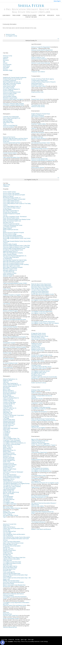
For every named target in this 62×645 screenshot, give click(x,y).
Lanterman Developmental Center (12, 225)
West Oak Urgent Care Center (11, 266)
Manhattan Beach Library (38, 335)
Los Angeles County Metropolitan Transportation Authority (40, 408)
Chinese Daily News (8, 401)
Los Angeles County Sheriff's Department (43, 322)
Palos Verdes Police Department (40, 288)
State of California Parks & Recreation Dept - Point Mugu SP (15, 575)
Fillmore (5, 59)
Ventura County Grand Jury (39, 59)
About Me (42, 15)
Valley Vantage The (8, 491)
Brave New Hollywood (9, 393)
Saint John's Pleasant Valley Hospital (13, 104)
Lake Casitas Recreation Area (11, 157)
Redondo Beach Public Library (39, 336)
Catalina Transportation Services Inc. (41, 396)
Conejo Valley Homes (29, 15)
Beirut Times (6, 389)
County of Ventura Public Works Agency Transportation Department (42, 79)
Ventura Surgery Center (10, 93)
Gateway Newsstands (9, 421)
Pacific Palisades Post (9, 460)
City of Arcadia (7, 533)
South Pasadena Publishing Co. (12, 476)
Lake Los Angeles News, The (11, 438)
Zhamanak (6, 495)
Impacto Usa (6, 427)
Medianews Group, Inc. (9, 450)
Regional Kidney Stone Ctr (10, 251)
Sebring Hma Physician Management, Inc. (14, 256)
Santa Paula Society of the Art (39, 148)
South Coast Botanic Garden (11, 618)
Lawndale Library (36, 345)
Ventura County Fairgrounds (39, 159)
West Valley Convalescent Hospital (12, 267)
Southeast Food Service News (11, 477)
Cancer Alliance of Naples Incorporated (14, 199)
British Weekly (7, 395)
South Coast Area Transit (38, 86)
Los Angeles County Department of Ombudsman (45, 300)
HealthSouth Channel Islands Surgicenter (14, 77)
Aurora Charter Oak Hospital (11, 193)
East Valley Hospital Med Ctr (11, 211)
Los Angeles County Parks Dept (12, 562)
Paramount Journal (8, 463)
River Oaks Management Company (13, 253)
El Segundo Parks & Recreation (11, 546)
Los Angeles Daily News (9, 504)
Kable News (6, 430)
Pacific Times (6, 462)
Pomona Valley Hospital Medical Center (14, 248)
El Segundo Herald (8, 417)
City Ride (33, 397)
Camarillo (5, 57)
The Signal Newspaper (9, 488)
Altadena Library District (38, 349)
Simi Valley (6, 67)
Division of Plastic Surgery (10, 311)
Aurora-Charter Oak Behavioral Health (14, 195)
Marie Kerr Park (7, 565)
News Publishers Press (9, 454)
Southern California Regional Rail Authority (43, 420)
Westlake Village (7, 70)
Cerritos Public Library (37, 351)
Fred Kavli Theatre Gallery (38, 124)
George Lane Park (8, 549)
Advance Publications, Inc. (10, 379)
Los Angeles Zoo (36, 481)
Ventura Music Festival (37, 167)
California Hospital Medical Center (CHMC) (15, 283)
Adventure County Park (9, 524)
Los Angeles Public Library (38, 372)
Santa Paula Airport (36, 83)
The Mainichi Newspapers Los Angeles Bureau (16, 483)
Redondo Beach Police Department (41, 284)
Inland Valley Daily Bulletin (10, 428)
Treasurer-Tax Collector (38, 72)
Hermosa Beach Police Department (41, 285)
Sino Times (6, 473)
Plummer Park (7, 570)
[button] (2, 642)
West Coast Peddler (8, 493)
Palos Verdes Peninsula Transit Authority (43, 419)
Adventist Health (7, 276)
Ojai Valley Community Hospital (12, 83)
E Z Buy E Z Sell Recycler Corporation (13, 415)
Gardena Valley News (9, 419)
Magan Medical (7, 228)
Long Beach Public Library (38, 368)
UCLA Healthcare (8, 367)
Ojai (4, 61)
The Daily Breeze (8, 498)
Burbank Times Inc (8, 396)
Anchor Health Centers (9, 192)
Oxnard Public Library (37, 99)
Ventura (5, 69)
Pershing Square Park (9, 569)
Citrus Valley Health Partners (11, 200)
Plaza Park (6, 612)
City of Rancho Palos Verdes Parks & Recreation (16, 537)
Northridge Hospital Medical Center (13, 237)
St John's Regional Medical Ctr (11, 89)
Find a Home (16, 15)
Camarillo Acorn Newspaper (11, 117)
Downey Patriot (7, 414)
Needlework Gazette (9, 453)
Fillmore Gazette (7, 119)
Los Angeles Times (8, 502)
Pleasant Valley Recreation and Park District (15, 138)
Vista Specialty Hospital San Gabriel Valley (15, 260)
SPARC (33, 513)
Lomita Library (35, 346)
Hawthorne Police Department (40, 291)
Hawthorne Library (36, 343)
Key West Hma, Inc (8, 222)
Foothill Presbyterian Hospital (11, 213)
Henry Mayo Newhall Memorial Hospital (14, 337)
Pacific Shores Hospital (9, 85)
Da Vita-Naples (7, 209)
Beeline (33, 391)
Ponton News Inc (8, 467)
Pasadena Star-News (9, 512)
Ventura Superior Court (38, 57)
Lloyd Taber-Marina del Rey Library (41, 367)
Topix (4, 124)
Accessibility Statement (33, 641)
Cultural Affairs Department (39, 452)
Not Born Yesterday (8, 457)
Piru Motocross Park (37, 137)
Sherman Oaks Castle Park (10, 615)
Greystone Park (7, 552)
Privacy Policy (17, 641)
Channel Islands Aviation (10, 153)
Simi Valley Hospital (8, 88)
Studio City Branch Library (38, 383)
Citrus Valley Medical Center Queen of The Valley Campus (17, 204)
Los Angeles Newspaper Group (12, 441)
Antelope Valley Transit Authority (40, 390)
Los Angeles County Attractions (40, 470)
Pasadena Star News (9, 466)
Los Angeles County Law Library (40, 371)
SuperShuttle (35, 426)
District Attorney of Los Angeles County (42, 294)
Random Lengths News (9, 469)
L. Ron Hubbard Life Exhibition (40, 468)
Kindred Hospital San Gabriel (11, 224)
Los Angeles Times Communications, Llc (14, 443)
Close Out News (7, 405)
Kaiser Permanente (8, 274)
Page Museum (35, 487)
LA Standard (6, 433)
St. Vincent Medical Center (10, 363)
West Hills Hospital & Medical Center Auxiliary (16, 264)
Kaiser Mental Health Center (11, 218)
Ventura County (10, 34)
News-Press (6, 511)
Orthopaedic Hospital (9, 343)
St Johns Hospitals (8, 90)
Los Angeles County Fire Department (41, 311)
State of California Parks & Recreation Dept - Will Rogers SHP (17, 578)
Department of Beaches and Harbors (13, 594)
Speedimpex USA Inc (9, 479)
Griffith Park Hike (8, 553)
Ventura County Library (38, 106)
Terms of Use (24, 641)
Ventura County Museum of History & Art (43, 160)
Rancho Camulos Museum (38, 138)
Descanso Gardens (8, 595)
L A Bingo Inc (6, 431)
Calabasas (6, 186)
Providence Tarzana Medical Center (13, 250)
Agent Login (24, 639)
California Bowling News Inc (11, 398)
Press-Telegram (7, 514)
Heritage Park (7, 554)
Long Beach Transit (36, 403)
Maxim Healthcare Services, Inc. (12, 82)
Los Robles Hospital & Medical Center (13, 105)
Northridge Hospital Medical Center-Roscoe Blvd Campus (17, 241)
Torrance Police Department (39, 290)
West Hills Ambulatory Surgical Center (14, 261)
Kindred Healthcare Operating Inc (12, 79)
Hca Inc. (5, 215)
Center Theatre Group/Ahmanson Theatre (43, 445)
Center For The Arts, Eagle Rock (40, 443)
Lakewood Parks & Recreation (11, 559)
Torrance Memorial (8, 272)
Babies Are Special (8, 196)
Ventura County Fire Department (40, 47)
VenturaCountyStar (8, 127)
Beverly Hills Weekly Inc (9, 392)
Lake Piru (34, 128)
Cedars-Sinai (6, 289)
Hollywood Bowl (35, 459)
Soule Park (6, 141)
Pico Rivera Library (36, 375)
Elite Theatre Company (37, 117)
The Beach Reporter (9, 499)
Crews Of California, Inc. (9, 408)
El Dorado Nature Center (10, 544)
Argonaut (5, 382)
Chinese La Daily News (9, 402)
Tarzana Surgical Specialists (11, 257)
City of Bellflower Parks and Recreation (14, 534)
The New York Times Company (12, 486)
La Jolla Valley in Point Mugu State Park (14, 557)
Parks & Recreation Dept (10, 567)
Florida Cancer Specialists (10, 212)
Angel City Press (7, 380)
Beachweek (6, 388)
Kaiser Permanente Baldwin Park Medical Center (16, 219)
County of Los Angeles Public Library (41, 355)
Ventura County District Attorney (40, 63)
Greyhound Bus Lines (37, 92)
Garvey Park (6, 547)
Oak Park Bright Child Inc (10, 566)
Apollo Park (6, 525)
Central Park (6, 530)
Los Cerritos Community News (11, 444)
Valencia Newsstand (8, 489)
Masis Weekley (7, 449)
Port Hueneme (7, 64)
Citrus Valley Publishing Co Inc (11, 118)
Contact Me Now (31, 17)
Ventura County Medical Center (12, 92)
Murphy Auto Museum (37, 132)
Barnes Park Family (8, 583)
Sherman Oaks (7, 353)
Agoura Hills (6, 184)
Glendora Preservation (9, 550)
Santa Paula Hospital (9, 86)
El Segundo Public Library (38, 333)
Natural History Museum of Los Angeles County (45, 483)
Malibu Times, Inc (8, 447)
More (4, 231)
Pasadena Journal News (9, 464)
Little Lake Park (7, 560)
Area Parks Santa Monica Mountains (13, 582)
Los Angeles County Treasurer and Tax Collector (45, 323)
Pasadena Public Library (38, 374)
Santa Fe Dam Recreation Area (11, 573)
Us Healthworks (7, 258)
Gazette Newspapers (9, 422)
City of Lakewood (8, 536)
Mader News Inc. (7, 446)
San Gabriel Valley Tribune (10, 515)
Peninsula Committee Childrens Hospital (14, 347)
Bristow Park (6, 586)
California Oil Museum (37, 115)
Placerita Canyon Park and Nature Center (14, 605)
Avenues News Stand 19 (10, 386)
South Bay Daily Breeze (9, 475)
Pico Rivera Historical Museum (39, 496)
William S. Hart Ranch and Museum (41, 529)
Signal (5, 517)
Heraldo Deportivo (8, 425)
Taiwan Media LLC (8, 480)
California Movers (36, 393)
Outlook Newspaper (9, 459)
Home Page (4, 639)
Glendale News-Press (9, 424)
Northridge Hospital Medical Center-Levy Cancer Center (17, 239)
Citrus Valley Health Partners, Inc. (12, 202)
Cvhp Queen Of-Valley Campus (11, 208)
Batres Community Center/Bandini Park (14, 585)
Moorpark (6, 60)
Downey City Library (37, 356)
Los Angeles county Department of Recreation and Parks (16, 603)
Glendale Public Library (37, 361)
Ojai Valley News (7, 121)
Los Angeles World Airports (39, 411)
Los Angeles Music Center (38, 475)
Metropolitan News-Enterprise (11, 508)
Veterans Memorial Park (10, 627)
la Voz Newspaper (8, 496)
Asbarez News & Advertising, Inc (12, 385)
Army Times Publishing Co (10, 383)
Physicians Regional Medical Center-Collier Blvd (16, 245)
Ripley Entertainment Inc (38, 497)
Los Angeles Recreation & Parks (12, 563)
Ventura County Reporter (10, 125)
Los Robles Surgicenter (9, 80)
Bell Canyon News (8, 507)
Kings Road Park (7, 556)
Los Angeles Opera (36, 478)
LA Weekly (6, 434)
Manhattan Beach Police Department (41, 287)
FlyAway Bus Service (37, 398)
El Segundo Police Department (40, 293)
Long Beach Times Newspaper (11, 440)
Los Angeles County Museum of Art (41, 471)
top (58, 38)
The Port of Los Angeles (38, 427)
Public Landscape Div (9, 572)
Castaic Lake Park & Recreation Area (13, 528)
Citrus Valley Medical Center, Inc (12, 206)
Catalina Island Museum (38, 442)
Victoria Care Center (8, 95)
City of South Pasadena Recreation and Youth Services (16, 539)
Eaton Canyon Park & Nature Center (13, 543)
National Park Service (9, 137)
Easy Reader (6, 501)
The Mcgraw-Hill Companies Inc (12, 485)
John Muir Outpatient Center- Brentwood (14, 216)
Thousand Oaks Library (38, 105)
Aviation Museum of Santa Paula (40, 114)
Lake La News (7, 437)
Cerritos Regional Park (9, 531)
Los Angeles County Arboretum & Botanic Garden (15, 597)
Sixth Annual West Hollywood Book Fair (42, 512)
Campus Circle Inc (8, 399)
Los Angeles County (11, 36)
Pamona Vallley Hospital (10, 244)
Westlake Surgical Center (10, 98)
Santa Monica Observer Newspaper (13, 472)
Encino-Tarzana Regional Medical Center (14, 319)
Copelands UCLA (7, 406)
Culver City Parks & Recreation (11, 541)
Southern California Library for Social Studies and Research (44, 377)
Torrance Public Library (38, 338)
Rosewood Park (7, 614)
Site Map (17, 639)
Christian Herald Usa (9, 404)
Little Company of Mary (9, 273)
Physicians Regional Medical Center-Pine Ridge (16, 247)
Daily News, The (7, 412)
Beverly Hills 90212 (8, 390)
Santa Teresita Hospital (9, 254)
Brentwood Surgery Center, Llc (11, 197)
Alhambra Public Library (38, 348)
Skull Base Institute (8, 359)
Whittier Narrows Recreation (11, 581)
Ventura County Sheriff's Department (42, 50)
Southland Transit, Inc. (37, 85)
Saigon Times (7, 470)
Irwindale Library (36, 365)
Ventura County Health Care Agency (13, 99)
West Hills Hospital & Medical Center (13, 263)
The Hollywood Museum (38, 522)
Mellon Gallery (7, 451)
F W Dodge (6, 418)
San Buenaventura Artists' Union (40, 143)
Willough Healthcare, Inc (10, 270)
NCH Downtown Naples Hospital (12, 235)
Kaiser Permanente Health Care (12, 221)
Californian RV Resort (9, 527)
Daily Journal (6, 411)
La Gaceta (6, 435)
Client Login (31, 639)
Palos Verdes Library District (39, 339)
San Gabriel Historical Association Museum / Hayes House (43, 503)
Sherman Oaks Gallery (37, 506)
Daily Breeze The (8, 409)
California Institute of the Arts (39, 441)
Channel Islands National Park (11, 143)
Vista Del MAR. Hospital (9, 96)
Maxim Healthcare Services (10, 229)
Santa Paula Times (8, 122)
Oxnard (5, 63)
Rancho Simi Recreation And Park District (14, 140)
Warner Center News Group (11, 492)
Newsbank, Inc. (7, 456)
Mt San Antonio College (9, 234)
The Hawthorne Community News (12, 482)
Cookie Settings (44, 641)
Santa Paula (6, 66)
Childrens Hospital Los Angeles (12, 295)
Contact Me (11, 639)
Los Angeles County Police (38, 313)
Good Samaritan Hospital (10, 327)
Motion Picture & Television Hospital (13, 232)
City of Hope (6, 303)
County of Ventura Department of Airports (43, 82)
